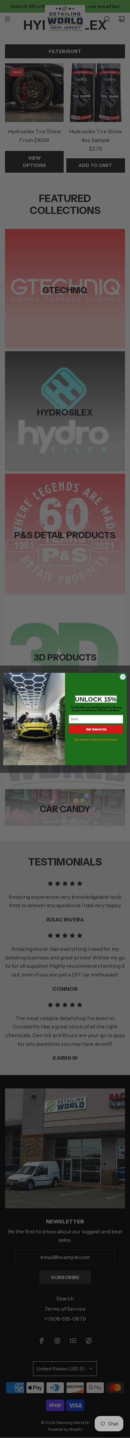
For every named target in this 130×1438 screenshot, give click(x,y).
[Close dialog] (123, 677)
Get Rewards (96, 729)
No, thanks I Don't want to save (96, 739)
